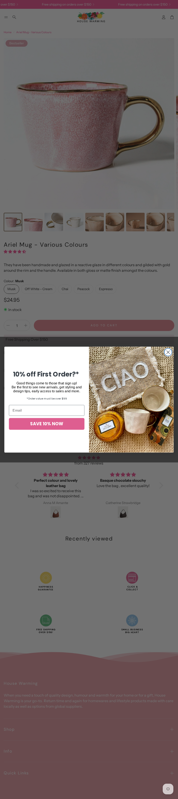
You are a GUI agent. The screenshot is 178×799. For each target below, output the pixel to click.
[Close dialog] (168, 352)
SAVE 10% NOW (46, 424)
